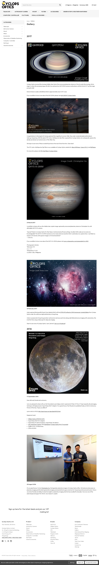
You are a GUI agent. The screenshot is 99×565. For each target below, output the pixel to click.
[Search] (60, 5)
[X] (5, 541)
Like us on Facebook (59, 323)
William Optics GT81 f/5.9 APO (36, 419)
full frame (93, 147)
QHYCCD (53, 524)
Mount (34, 11)
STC (51, 530)
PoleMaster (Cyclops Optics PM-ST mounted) (56, 424)
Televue (52, 535)
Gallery (77, 530)
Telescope (6, 11)
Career (77, 543)
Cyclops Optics (54, 528)
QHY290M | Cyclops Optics (68, 95)
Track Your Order (79, 541)
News (76, 528)
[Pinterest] (8, 541)
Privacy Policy (24, 555)
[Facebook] (2, 541)
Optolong (53, 537)
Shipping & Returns (80, 534)
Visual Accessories (38, 15)
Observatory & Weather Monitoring (75, 11)
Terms (76, 537)
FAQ (76, 539)
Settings (72, 562)
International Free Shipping (82, 532)
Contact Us (78, 545)
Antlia (52, 541)
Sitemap (77, 547)
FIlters (43, 11)
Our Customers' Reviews (81, 524)
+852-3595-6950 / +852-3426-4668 (12, 537)
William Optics (54, 526)
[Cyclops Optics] (10, 5)
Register (75, 5)
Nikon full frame (76, 147)
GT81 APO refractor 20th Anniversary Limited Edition (74, 312)
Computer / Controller (11, 15)
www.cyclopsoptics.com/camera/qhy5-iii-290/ (76, 241)
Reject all (80, 562)
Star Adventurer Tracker (34, 424)
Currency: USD (84, 5)
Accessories (55, 11)
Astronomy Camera (21, 11)
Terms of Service (31, 555)
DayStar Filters (54, 539)
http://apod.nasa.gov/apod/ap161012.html (49, 411)
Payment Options (79, 535)
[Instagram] (11, 541)
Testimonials (78, 526)
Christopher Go (46, 488)
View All (52, 543)
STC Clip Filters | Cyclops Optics (49, 151)
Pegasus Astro (54, 534)
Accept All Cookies (91, 562)
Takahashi (53, 532)
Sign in (69, 5)
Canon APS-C (84, 147)
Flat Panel (25, 15)
